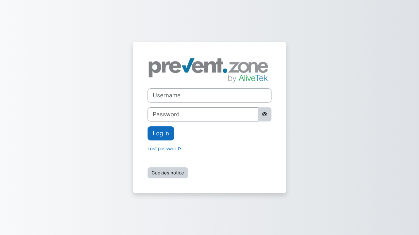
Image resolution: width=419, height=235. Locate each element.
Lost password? (165, 148)
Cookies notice (168, 173)
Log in (161, 133)
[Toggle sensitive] (264, 114)
